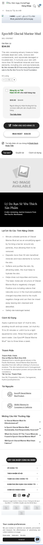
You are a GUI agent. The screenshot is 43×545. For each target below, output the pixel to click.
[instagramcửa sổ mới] (19, 495)
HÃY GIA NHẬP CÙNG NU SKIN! (21, 460)
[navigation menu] (3, 2)
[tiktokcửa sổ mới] (28, 495)
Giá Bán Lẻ (6, 43)
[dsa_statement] (21, 513)
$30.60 (13, 100)
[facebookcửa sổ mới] (15, 495)
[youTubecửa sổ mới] (24, 495)
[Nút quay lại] (4, 10)
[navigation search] (34, 6)
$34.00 (6, 46)
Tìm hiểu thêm (15, 114)
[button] (21, 459)
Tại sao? (7, 153)
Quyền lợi (20, 153)
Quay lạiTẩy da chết (13, 11)
